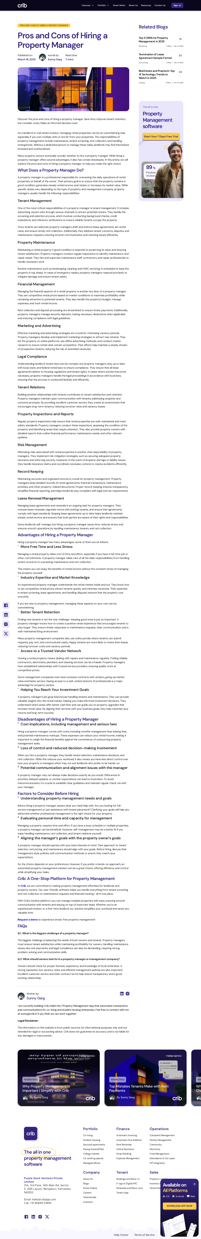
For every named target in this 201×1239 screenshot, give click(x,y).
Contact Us (160, 5)
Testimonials (89, 1197)
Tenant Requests (158, 1188)
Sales (154, 1172)
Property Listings (158, 1178)
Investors (88, 1201)
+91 (32, 1203)
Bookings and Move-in (127, 1178)
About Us (133, 5)
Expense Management (127, 1158)
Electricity (155, 1149)
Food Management (159, 1153)
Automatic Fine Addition (129, 1140)
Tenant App (122, 1192)
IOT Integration (157, 1163)
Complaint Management (162, 1135)
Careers (87, 1192)
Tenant (122, 1172)
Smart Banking (123, 1153)
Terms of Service (144, 1235)
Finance (123, 1129)
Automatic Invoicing (127, 1135)
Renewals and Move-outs (129, 1188)
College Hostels (91, 1153)
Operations (159, 1129)
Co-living (88, 1135)
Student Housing (91, 1140)
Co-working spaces (93, 1158)
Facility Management (160, 1140)
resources (146, 5)
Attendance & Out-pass (162, 1158)
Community (156, 1144)
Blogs (86, 1183)
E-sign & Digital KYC (126, 1183)
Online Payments (125, 1149)
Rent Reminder (124, 1144)
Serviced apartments (94, 1144)
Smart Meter (119, 5)
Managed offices (91, 1163)
